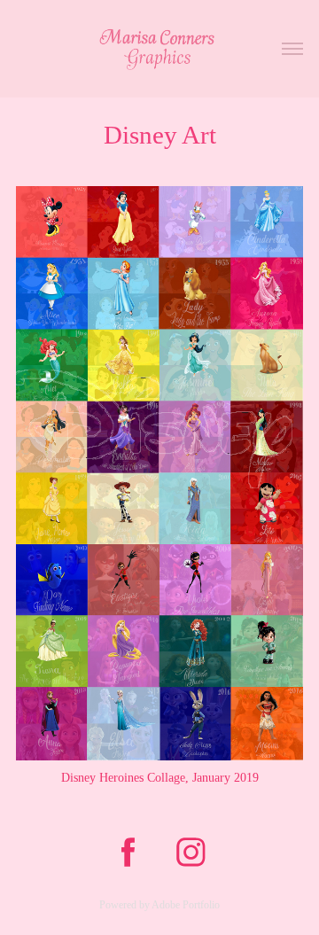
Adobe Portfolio (186, 905)
